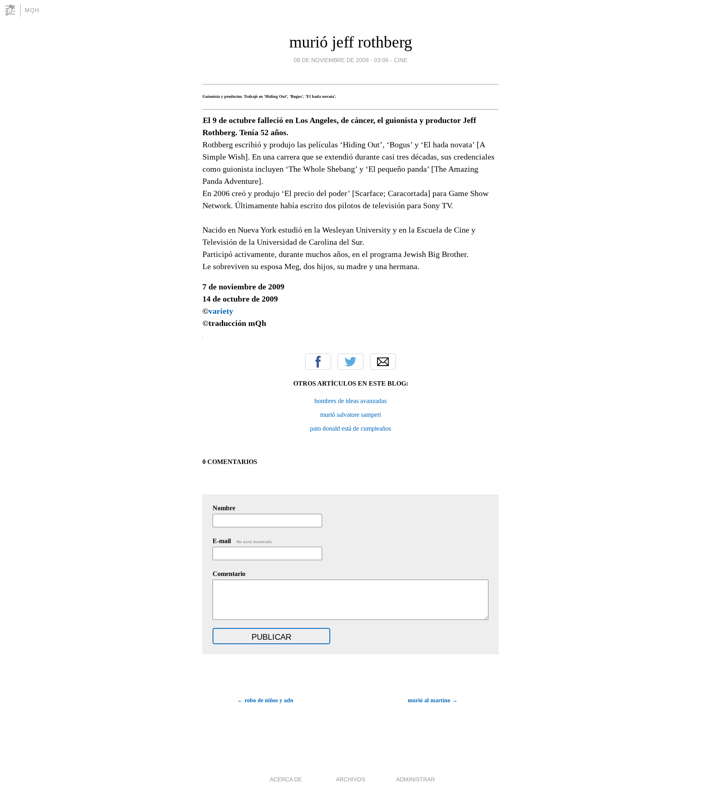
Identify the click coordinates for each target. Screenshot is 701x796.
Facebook (318, 362)
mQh (32, 10)
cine (400, 60)
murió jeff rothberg (350, 42)
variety (221, 310)
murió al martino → (433, 700)
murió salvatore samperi (350, 414)
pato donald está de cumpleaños (350, 428)
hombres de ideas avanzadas (350, 400)
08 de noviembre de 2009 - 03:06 (341, 60)
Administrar (415, 779)
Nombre (224, 508)
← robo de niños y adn (265, 700)
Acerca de (286, 779)
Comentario (229, 573)
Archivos (350, 779)
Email (383, 362)
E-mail (243, 540)
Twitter (350, 362)
